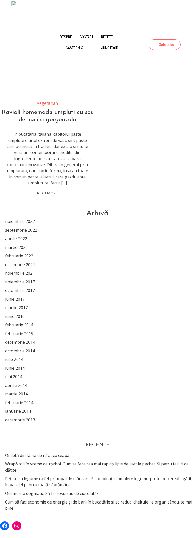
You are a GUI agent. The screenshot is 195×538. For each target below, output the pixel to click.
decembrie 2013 (20, 420)
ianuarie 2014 (18, 411)
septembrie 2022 (21, 230)
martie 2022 (16, 247)
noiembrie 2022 (20, 221)
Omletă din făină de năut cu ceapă (37, 455)
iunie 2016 (15, 316)
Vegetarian (47, 103)
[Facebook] (163, 33)
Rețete (107, 36)
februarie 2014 (19, 402)
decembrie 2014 (20, 342)
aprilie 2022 (16, 238)
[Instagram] (177, 33)
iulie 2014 (14, 359)
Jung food (109, 47)
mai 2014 (13, 376)
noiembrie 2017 (20, 282)
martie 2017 (16, 307)
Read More (47, 192)
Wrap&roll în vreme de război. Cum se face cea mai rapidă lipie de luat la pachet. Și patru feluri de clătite (97, 467)
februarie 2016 (19, 325)
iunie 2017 (15, 299)
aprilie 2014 (16, 385)
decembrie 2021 (20, 264)
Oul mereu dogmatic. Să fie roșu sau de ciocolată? (52, 493)
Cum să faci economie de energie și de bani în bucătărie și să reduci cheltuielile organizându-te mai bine (98, 505)
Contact (86, 36)
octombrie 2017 (20, 290)
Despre (66, 36)
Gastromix (74, 47)
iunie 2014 (15, 368)
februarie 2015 (19, 333)
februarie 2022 (19, 256)
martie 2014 (16, 394)
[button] (165, 44)
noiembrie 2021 (20, 273)
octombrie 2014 (20, 351)
